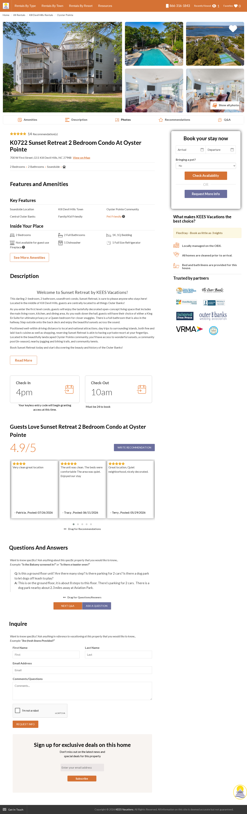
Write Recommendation (134, 447)
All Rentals (19, 14)
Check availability (206, 176)
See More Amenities (29, 257)
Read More (23, 360)
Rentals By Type (25, 5)
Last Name (92, 647)
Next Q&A (67, 605)
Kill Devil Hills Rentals (41, 14)
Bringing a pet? (186, 159)
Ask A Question (96, 605)
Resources (105, 5)
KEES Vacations (124, 809)
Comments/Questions (28, 678)
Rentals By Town (52, 5)
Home (6, 14)
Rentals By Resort (80, 5)
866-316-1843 (179, 6)
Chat (240, 792)
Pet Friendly (114, 216)
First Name (20, 647)
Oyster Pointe (65, 14)
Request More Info (206, 194)
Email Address (22, 663)
